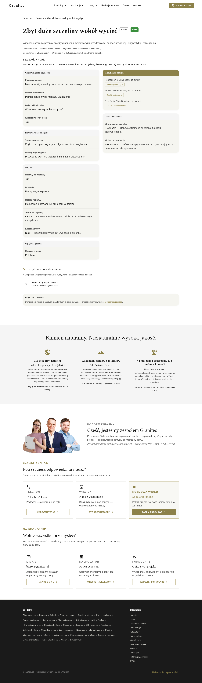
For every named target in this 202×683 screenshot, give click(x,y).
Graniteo (27, 18)
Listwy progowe (60, 635)
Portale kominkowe (31, 620)
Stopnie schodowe (52, 625)
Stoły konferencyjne (31, 635)
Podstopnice (106, 625)
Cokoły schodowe (30, 630)
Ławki (92, 620)
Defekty (39, 18)
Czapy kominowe (48, 630)
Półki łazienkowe (95, 630)
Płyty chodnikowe (103, 615)
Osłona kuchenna (50, 640)
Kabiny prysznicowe (106, 635)
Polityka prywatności (139, 657)
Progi (107, 630)
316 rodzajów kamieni (47, 360)
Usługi (91, 5)
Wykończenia (136, 640)
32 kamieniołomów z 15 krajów (101, 360)
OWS (132, 661)
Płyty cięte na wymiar (32, 625)
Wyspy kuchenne (67, 615)
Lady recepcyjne (66, 630)
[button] (114, 84)
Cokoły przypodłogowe (73, 625)
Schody (53, 615)
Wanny (64, 640)
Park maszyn (135, 627)
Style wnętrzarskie (138, 644)
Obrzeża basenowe (78, 635)
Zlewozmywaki (76, 640)
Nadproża (80, 630)
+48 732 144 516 (183, 5)
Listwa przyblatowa (31, 640)
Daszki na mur (48, 620)
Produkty (59, 5)
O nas (126, 5)
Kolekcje (133, 648)
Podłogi (101, 620)
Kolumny (47, 635)
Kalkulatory (135, 632)
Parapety (43, 615)
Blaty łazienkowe (65, 620)
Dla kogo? (134, 653)
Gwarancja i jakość (113, 302)
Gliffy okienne (92, 625)
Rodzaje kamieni (110, 5)
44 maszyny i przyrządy (151, 360)
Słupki (92, 635)
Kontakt (137, 5)
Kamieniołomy (136, 636)
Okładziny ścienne (85, 615)
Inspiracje (75, 5)
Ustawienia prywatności (165, 672)
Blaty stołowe (81, 620)
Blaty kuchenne (29, 615)
